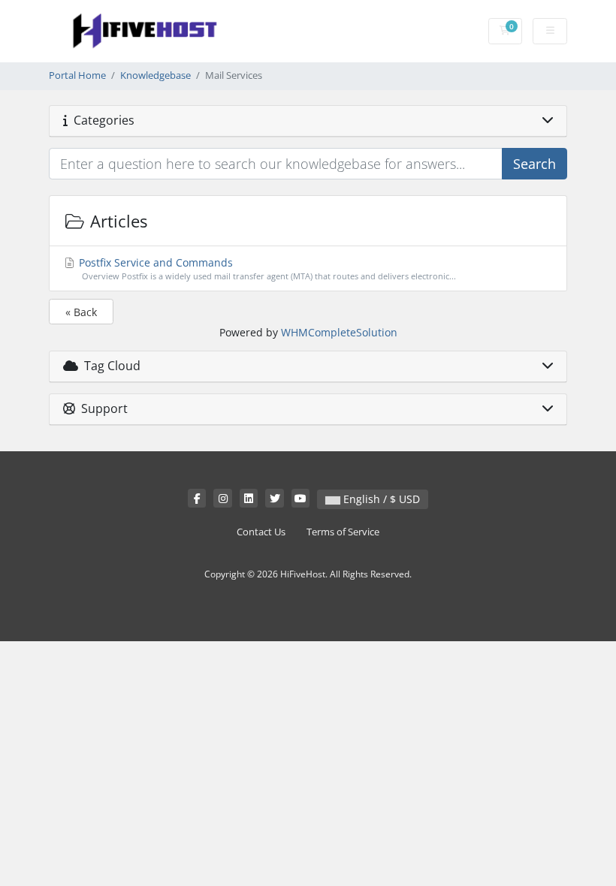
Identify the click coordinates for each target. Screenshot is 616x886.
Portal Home (77, 75)
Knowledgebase (155, 75)
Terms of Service (342, 532)
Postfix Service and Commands (266, 268)
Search (534, 164)
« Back (81, 312)
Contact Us (261, 532)
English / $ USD (380, 499)
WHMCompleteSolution (339, 332)
